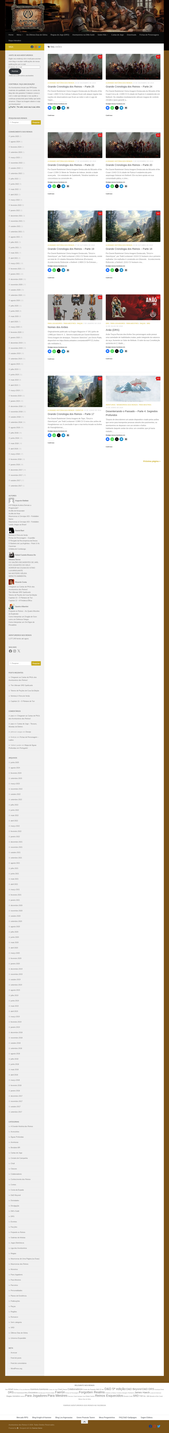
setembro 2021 (16, 232)
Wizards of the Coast (156, 1396)
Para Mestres (70, 323)
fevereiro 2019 (16, 396)
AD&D (10, 1389)
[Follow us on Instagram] (35, 46)
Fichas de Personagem (71, 1393)
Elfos (26, 1393)
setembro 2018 (16, 422)
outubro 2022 (15, 168)
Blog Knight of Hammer (41, 1417)
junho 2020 (15, 311)
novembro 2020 (16, 285)
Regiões (14, 1312)
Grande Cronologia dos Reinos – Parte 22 (71, 165)
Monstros (14, 1269)
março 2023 (15, 157)
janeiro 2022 (15, 210)
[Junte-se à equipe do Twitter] (39, 46)
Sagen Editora (146, 1417)
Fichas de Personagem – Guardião (22, 538)
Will (148, 1396)
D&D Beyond (16, 1195)
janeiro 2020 (15, 337)
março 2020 (15, 327)
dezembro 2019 (16, 343)
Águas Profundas (17, 1137)
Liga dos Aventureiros (19, 1248)
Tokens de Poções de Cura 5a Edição (23, 595)
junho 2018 (15, 438)
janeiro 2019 (15, 401)
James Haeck (142, 1392)
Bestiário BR (15, 1147)
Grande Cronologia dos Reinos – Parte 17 (71, 414)
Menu (19, 35)
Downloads (131, 35)
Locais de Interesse (155, 1393)
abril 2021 (14, 258)
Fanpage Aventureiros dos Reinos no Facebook (84, 1405)
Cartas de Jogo (117, 35)
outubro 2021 (15, 226)
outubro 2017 (15, 480)
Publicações (15, 1301)
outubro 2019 (15, 353)
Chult (13, 1163)
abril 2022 (14, 195)
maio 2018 (15, 443)
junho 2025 (15, 136)
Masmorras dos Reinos (127, 405)
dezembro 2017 (16, 470)
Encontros (33, 1392)
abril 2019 (14, 385)
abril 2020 (14, 322)
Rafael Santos (90, 1396)
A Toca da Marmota (24, 1389)
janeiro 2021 (15, 274)
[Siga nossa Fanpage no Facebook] (32, 46)
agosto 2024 (15, 142)
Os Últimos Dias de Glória (36, 35)
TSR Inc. (142, 1396)
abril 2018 (14, 449)
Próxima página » (151, 461)
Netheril (22, 1396)
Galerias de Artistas (18, 1237)
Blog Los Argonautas (63, 1417)
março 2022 (15, 200)
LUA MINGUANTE (16, 571)
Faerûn (60, 1392)
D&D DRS (148, 1389)
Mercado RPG (22, 1417)
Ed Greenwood (19, 1393)
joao (12, 716)
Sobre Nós (102, 35)
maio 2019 (15, 380)
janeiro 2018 (15, 465)
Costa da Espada (17, 1190)
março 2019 (15, 390)
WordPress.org (16, 1368)
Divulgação (15, 1206)
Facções (14, 1227)
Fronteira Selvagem (122, 1393)
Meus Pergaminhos (107, 1417)
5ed (6, 1389)
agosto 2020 (15, 300)
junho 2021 (15, 247)
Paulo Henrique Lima (79, 1396)
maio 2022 (15, 189)
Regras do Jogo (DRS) (60, 35)
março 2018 (15, 454)
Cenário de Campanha (19, 1158)
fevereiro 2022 (16, 205)
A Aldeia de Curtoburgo (17, 549)
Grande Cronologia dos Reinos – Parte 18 (129, 248)
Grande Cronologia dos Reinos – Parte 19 (71, 248)
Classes (14, 1169)
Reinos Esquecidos (109, 1395)
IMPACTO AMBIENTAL (17, 576)
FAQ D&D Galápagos (128, 1417)
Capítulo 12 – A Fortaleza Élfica (20, 600)
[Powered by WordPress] (17, 1428)
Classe (64, 1389)
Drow (162, 1389)
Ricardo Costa (127, 1396)
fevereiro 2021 (16, 269)
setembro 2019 (16, 359)
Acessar (14, 1353)
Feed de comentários (19, 1363)
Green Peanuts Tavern (86, 1417)
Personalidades (16, 1290)
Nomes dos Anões (58, 327)
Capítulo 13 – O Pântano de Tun (21, 598)
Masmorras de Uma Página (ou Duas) (25, 1259)
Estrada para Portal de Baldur (46, 1393)
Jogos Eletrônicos (17, 1243)
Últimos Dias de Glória (19, 1333)
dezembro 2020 (16, 279)
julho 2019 (14, 369)
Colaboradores (16, 1174)
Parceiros (14, 1285)
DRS (107, 323)
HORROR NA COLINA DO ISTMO (22, 568)
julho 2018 (14, 433)
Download (157, 1389)
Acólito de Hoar (14, 513)
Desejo (28, 732)
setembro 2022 (16, 173)
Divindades (15, 1200)
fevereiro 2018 (16, 459)
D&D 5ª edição (115, 1389)
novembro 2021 (16, 221)
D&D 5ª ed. (100, 1389)
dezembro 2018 (16, 406)
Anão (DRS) (112, 329)
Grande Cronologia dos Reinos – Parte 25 (71, 86)
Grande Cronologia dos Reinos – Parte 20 (129, 165)
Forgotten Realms (92, 1392)
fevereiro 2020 (16, 332)
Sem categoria (16, 1322)
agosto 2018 (15, 427)
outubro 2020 (15, 290)
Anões (16, 1389)
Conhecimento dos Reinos (21, 1179)
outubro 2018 (15, 417)
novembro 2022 (16, 163)
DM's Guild (15, 1211)
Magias (13, 1253)
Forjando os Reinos (18, 1232)
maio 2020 (15, 316)
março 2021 (15, 263)
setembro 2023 (16, 152)
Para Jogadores (55, 323)
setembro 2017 (16, 486)
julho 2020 (14, 306)
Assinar (15, 71)
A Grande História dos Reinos (61, 83)
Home (11, 35)
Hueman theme (37, 1428)
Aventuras (110, 405)
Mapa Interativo (15, 41)
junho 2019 (15, 375)
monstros (16, 1396)
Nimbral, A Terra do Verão (18, 535)
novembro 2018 (16, 412)
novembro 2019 (16, 348)
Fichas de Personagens (149, 35)
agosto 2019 (15, 364)
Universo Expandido (18, 1338)
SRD (148, 323)
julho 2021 (14, 242)
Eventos (79, 410)
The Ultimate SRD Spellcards (20, 592)
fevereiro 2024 (16, 147)
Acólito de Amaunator (17, 511)
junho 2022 (15, 184)
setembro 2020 (16, 295)
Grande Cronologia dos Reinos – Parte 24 (129, 86)
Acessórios (15, 1132)
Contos (13, 1185)
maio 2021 (15, 253)
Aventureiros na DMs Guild (83, 35)
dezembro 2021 (16, 216)
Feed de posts (16, 1358)
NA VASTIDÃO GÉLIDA (18, 573)
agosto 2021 (15, 237)
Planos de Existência (18, 1296)
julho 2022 (14, 179)
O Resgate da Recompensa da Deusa (23, 541)
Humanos (131, 1393)
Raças (80, 323)
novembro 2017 (16, 475)
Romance (14, 1317)
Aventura (34, 1389)
